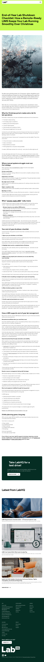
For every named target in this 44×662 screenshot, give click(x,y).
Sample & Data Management (7, 606)
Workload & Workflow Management (6, 609)
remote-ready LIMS (14, 201)
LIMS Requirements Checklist (27, 155)
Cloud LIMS (4, 605)
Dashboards (6, 346)
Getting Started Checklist (20, 605)
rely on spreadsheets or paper (16, 167)
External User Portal (5, 618)
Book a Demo (18, 624)
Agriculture (4, 625)
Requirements (18, 606)
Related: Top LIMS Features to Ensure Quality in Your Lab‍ (14, 410)
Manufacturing (5, 627)
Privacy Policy (32, 657)
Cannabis (4, 635)
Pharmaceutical (5, 624)
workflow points (15, 360)
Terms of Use (32, 611)
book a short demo (16, 439)
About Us (31, 605)
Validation (17, 608)
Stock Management (5, 616)
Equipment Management (6, 614)
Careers (31, 608)
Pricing (17, 625)
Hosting (17, 611)
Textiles (3, 632)
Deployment (18, 610)
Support (17, 627)
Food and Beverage (5, 630)
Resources (32, 606)
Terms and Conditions (26, 657)
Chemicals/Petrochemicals (7, 629)
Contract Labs (4, 634)
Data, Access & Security (6, 613)
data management (13, 353)
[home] (5, 2)
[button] (40, 2)
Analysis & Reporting (6, 611)
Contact (31, 610)
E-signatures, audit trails (8, 216)
